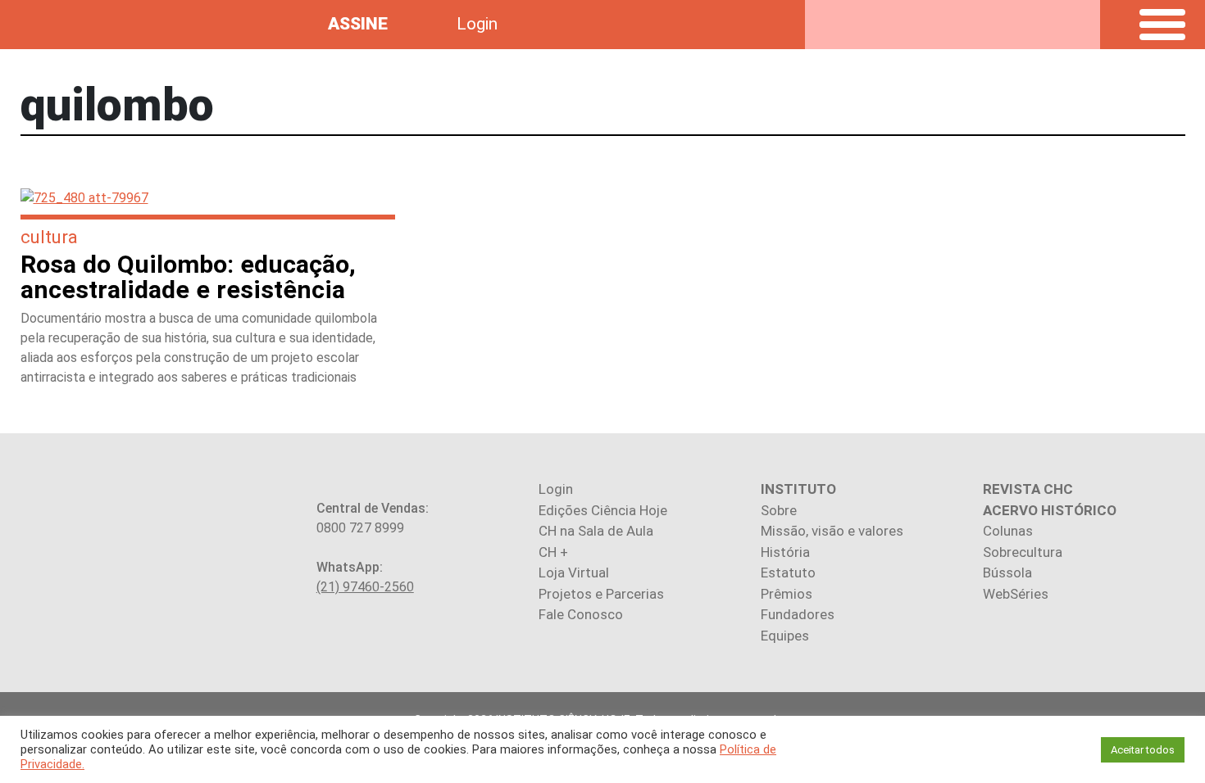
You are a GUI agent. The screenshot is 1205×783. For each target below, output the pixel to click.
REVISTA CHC (1028, 489)
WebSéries (1015, 594)
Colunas (1008, 531)
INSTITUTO (798, 489)
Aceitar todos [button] (1143, 750)
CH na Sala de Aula (596, 531)
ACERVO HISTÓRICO (1049, 510)
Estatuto (788, 572)
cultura (49, 236)
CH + (553, 552)
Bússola (1007, 572)
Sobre (779, 510)
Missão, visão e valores (832, 531)
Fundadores (797, 614)
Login (477, 24)
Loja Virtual (574, 572)
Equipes (785, 635)
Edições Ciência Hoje (603, 510)
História (785, 552)
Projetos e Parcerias (601, 594)
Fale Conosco (581, 614)
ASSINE (358, 24)
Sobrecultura (1022, 552)
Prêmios (786, 594)
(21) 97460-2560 (365, 587)
